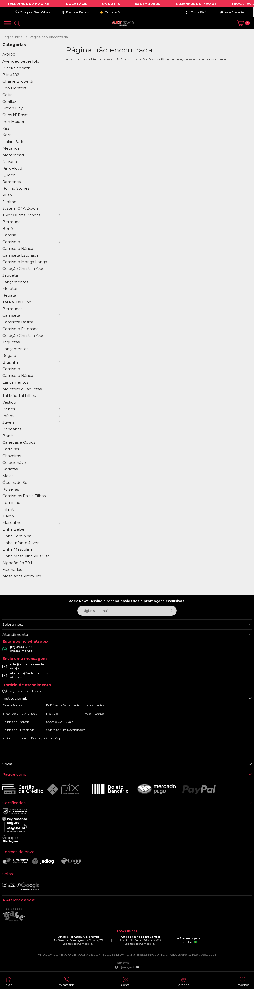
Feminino (11, 502)
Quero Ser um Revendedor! (65, 730)
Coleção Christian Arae (23, 268)
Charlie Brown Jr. (18, 81)
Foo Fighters (14, 88)
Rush (7, 195)
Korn (7, 135)
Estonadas (12, 569)
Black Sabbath (16, 68)
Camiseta (11, 369)
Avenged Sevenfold (20, 61)
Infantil (8, 509)
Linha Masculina (17, 549)
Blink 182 (10, 75)
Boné (7, 228)
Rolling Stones (15, 188)
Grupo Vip (53, 738)
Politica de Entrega (16, 722)
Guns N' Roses (15, 115)
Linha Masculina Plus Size (26, 556)
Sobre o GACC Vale (59, 722)
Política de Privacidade (18, 730)
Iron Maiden (13, 121)
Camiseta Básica (17, 248)
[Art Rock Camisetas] (123, 23)
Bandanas (11, 429)
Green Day (12, 108)
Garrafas (10, 469)
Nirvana (9, 161)
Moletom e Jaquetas (22, 389)
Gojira (7, 95)
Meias (7, 476)
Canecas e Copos (18, 442)
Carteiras (10, 449)
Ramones (11, 182)
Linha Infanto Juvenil (21, 543)
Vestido (9, 402)
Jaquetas (11, 342)
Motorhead (13, 155)
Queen (9, 175)
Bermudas (12, 309)
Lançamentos (15, 282)
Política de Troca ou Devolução (24, 738)
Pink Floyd (12, 168)
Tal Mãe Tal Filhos (19, 395)
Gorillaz (9, 101)
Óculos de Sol (15, 482)
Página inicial (12, 37)
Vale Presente (94, 713)
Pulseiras (10, 489)
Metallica (11, 148)
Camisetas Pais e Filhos (24, 496)
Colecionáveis (15, 462)
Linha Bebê (13, 529)
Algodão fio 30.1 (17, 563)
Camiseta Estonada (20, 255)
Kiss (5, 128)
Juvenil (9, 516)
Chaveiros (11, 456)
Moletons (11, 288)
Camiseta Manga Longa (24, 262)
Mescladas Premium (21, 576)
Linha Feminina (16, 536)
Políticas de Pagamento (63, 705)
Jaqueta (10, 275)
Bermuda (11, 222)
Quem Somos (12, 705)
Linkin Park (12, 141)
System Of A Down (20, 208)
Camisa (9, 235)
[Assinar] (172, 610)
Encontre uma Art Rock (19, 713)
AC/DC (8, 54)
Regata (9, 295)
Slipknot (10, 202)
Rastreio (52, 713)
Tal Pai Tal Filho (16, 302)
